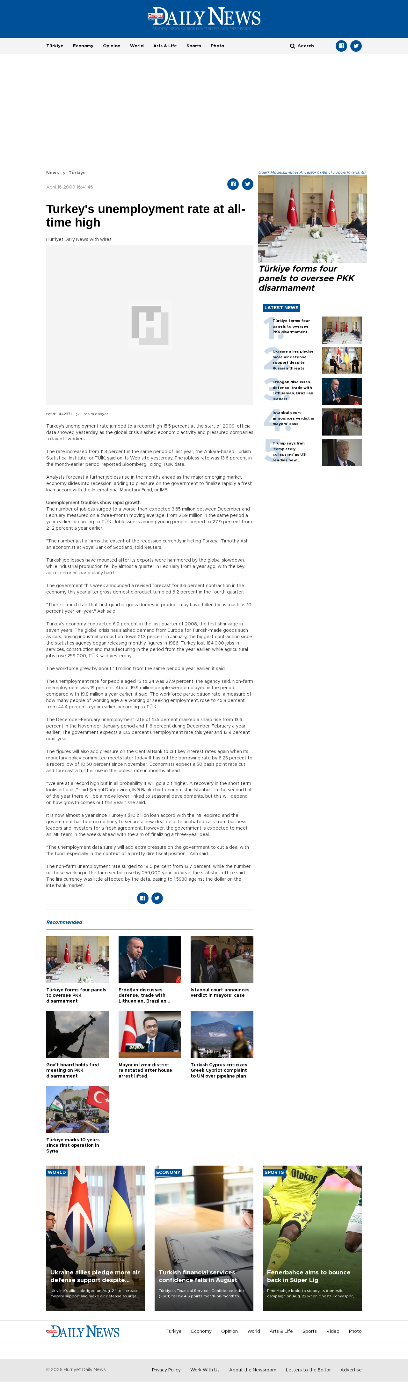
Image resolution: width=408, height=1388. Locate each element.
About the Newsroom (252, 1370)
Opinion (111, 46)
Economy (83, 46)
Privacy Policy (166, 1370)
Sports (193, 46)
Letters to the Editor (308, 1370)
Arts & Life (165, 46)
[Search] (292, 46)
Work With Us (205, 1370)
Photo (217, 46)
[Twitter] (356, 46)
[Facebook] (341, 46)
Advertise (351, 1370)
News (52, 173)
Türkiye (54, 46)
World (137, 46)
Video (332, 1331)
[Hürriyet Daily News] (204, 18)
